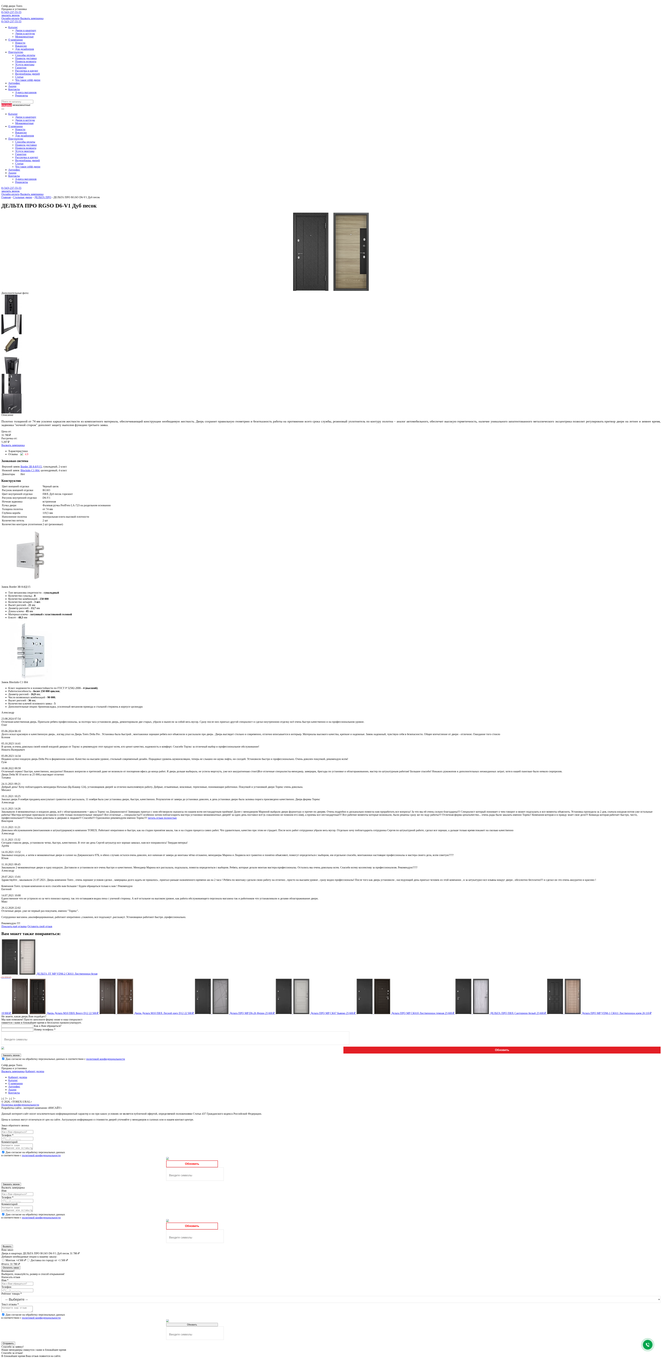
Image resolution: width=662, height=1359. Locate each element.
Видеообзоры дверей (27, 73)
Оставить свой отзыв (39, 926)
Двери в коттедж (25, 33)
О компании (15, 39)
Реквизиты (21, 95)
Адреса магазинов (26, 92)
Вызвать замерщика (31, 18)
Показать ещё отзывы (14, 926)
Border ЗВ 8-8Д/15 (31, 466)
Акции (12, 86)
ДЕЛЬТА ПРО (42, 197)
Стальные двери (22, 197)
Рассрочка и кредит (26, 70)
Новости (20, 42)
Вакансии (21, 45)
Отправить (8, 1343)
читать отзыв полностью (162, 817)
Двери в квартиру (25, 30)
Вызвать (7, 1246)
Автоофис (14, 83)
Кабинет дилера (34, 1071)
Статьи (19, 76)
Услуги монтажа (24, 64)
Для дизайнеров (24, 49)
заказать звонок (10, 15)
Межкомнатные (24, 36)
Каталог (13, 27)
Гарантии (20, 67)
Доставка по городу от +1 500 (49, 1260)
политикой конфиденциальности (105, 1058)
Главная (6, 197)
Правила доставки (26, 58)
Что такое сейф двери (27, 80)
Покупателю (15, 52)
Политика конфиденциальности (20, 1104)
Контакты (14, 89)
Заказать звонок (11, 1055)
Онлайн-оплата (10, 18)
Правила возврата (25, 61)
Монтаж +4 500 (16, 1260)
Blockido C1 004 (30, 470)
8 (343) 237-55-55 (11, 12)
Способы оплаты (25, 55)
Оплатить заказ (11, 1267)
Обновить (502, 1050)
